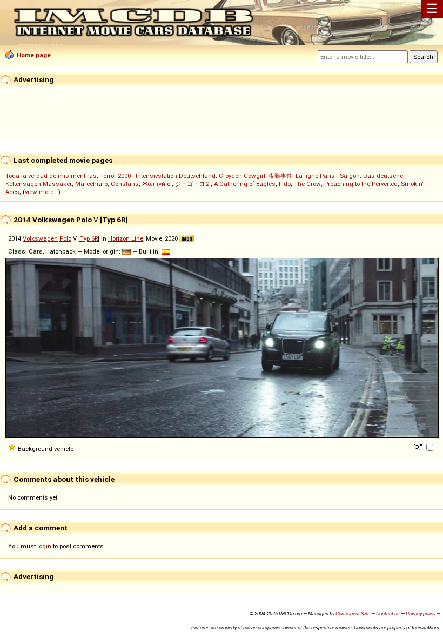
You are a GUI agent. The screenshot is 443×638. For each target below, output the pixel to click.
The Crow (307, 184)
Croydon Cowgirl (242, 176)
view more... (41, 192)
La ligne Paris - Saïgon (328, 176)
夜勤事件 (280, 176)
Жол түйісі (157, 184)
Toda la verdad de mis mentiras (51, 176)
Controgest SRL (352, 613)
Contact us (388, 613)
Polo (65, 238)
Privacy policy (420, 613)
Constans (125, 184)
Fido (285, 184)
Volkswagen (40, 238)
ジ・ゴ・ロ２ (193, 184)
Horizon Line (125, 238)
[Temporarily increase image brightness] (419, 446)
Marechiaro (91, 184)
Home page (34, 55)
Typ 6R (89, 238)
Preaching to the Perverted (361, 184)
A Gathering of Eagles (245, 184)
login (44, 546)
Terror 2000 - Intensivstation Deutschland (158, 176)
